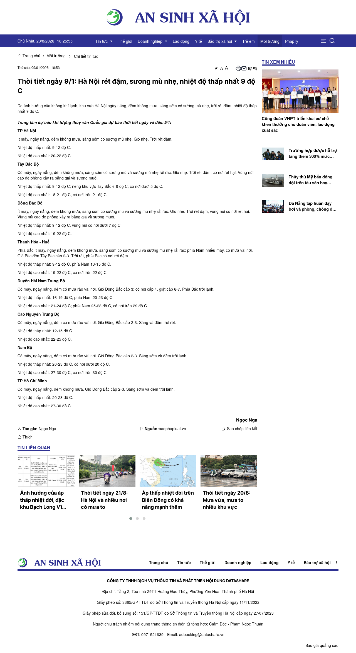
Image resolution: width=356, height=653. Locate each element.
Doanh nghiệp (237, 562)
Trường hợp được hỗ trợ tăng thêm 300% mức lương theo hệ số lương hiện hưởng (313, 153)
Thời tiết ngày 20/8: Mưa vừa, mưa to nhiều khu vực (226, 500)
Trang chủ (30, 55)
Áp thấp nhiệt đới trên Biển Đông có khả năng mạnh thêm (168, 500)
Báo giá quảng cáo (321, 645)
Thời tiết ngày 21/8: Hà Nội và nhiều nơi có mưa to (104, 500)
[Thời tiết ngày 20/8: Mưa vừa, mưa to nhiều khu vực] (229, 471)
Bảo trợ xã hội (317, 562)
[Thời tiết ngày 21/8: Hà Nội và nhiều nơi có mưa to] (107, 471)
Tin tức (184, 562)
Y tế (291, 562)
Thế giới (208, 562)
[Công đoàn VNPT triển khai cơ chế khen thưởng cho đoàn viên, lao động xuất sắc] (300, 90)
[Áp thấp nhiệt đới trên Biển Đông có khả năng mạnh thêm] (168, 471)
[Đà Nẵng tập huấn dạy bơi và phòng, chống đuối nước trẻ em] (273, 206)
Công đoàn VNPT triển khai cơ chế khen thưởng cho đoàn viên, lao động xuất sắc (298, 124)
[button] (323, 41)
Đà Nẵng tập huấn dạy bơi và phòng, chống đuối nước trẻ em (313, 206)
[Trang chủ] (178, 16)
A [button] (216, 68)
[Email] (244, 68)
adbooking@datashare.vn (201, 634)
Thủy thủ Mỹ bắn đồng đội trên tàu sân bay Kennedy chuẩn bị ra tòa (312, 180)
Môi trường (56, 55)
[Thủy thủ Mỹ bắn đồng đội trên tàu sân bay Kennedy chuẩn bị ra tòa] (273, 179)
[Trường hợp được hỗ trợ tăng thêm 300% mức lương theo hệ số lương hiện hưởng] (273, 153)
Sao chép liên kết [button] (242, 428)
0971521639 (152, 634)
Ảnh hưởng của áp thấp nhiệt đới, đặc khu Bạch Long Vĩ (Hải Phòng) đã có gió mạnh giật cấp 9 (45, 500)
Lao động (269, 562)
